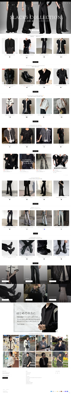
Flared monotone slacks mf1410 (9, 197)
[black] (26, 57)
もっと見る (35, 233)
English (7, 389)
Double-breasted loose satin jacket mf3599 (9, 144)
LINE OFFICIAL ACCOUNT (29, 383)
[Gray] (27, 57)
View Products (35, 30)
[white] (61, 87)
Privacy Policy (27, 376)
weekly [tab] (32, 36)
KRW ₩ (4, 389)
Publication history (28, 381)
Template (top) (61, 144)
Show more (35, 91)
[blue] (44, 229)
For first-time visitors (28, 372)
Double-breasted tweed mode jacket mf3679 (27, 144)
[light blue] (43, 229)
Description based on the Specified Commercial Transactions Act (34, 377)
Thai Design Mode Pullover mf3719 (9, 85)
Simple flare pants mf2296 (44, 197)
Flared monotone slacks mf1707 (61, 197)
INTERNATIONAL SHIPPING (29, 382)
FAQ (26, 375)
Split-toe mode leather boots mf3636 (27, 85)
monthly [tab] (38, 36)
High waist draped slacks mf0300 (26, 197)
